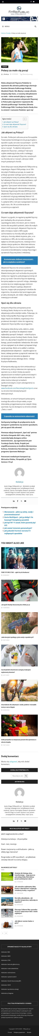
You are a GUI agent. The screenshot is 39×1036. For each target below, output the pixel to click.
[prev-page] (2, 933)
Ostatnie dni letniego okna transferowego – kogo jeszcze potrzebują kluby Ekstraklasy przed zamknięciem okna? (25, 876)
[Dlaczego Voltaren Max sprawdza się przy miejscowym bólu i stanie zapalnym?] (7, 910)
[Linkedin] (13, 501)
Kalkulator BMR (5, 956)
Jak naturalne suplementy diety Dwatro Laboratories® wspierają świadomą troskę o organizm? (25, 888)
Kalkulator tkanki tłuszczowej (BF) (11, 981)
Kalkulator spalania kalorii (8, 977)
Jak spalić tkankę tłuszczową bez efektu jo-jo (15, 605)
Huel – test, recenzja (8, 844)
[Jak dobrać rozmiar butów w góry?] (7, 921)
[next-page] (6, 933)
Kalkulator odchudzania (8, 972)
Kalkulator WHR (6, 985)
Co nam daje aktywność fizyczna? (15, 124)
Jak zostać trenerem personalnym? (18, 528)
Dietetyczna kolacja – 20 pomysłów (14, 839)
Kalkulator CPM (5, 960)
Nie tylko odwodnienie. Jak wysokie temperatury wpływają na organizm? (26, 900)
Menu (7, 26)
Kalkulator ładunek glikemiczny (10, 964)
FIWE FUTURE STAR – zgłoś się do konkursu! (15, 572)
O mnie (10, 1032)
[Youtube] (33, 1)
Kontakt (29, 1032)
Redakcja (6, 74)
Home (3, 33)
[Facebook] (31, 1)
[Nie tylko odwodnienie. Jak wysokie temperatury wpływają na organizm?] (7, 898)
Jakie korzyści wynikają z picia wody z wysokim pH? (17, 637)
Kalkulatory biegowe (7, 993)
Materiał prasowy (27, 74)
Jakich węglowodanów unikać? (12, 834)
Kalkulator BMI (5, 952)
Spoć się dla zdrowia (11, 127)
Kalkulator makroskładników (9, 968)
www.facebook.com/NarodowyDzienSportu (17, 388)
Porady (8, 33)
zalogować (13, 761)
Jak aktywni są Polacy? (11, 122)
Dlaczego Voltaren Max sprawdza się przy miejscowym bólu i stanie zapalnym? (26, 911)
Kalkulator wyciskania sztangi (9, 989)
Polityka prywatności (19, 1032)
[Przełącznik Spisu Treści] (24, 119)
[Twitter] (21, 501)
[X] (36, 1)
